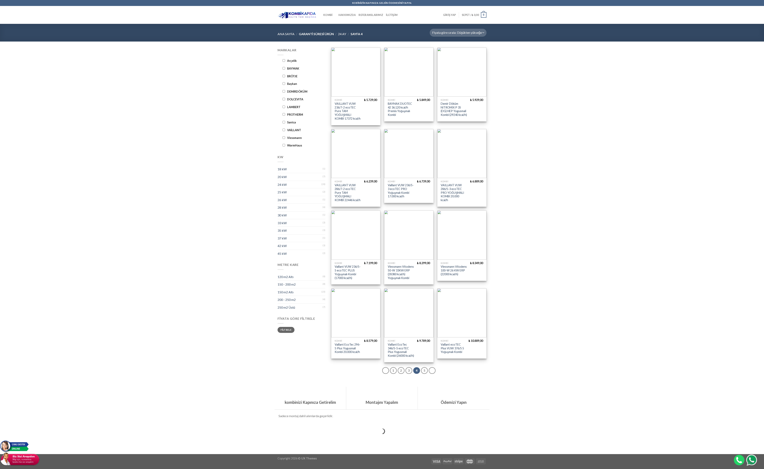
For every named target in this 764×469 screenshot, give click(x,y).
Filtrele (286, 329)
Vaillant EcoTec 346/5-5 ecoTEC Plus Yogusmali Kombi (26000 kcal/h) (401, 350)
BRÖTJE (292, 76)
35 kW (282, 230)
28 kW (282, 207)
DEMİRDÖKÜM (297, 91)
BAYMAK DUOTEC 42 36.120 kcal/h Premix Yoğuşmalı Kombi (400, 109)
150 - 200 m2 (287, 284)
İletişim (392, 14)
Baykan (292, 83)
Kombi (327, 14)
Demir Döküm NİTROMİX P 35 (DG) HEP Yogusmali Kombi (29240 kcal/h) (454, 109)
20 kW (282, 177)
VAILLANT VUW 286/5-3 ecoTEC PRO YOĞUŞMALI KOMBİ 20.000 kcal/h (452, 192)
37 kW (282, 238)
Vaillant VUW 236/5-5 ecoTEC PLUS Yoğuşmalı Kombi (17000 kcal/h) (348, 272)
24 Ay (342, 34)
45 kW (282, 253)
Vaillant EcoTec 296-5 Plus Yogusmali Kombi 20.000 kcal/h (347, 348)
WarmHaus (294, 145)
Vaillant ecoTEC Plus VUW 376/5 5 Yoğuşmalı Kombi (452, 348)
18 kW (282, 169)
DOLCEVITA (295, 99)
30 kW (282, 215)
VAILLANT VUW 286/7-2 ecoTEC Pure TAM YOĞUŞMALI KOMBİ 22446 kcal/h (348, 192)
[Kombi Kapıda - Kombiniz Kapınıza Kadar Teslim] (297, 15)
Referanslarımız (371, 14)
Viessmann (294, 138)
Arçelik (292, 60)
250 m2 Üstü (286, 307)
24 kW (282, 184)
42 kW (282, 246)
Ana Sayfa (286, 34)
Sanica (291, 122)
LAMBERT (293, 107)
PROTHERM (295, 114)
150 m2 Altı (285, 292)
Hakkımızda (347, 14)
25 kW (282, 192)
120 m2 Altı (285, 277)
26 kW (282, 200)
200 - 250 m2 (287, 299)
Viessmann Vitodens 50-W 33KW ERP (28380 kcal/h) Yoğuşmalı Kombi (401, 272)
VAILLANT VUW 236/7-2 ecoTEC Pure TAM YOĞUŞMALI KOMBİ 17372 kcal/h (348, 111)
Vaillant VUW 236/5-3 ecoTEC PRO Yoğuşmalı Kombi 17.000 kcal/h (401, 190)
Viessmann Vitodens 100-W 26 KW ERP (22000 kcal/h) (454, 270)
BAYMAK (293, 68)
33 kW (282, 223)
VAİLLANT (294, 130)
